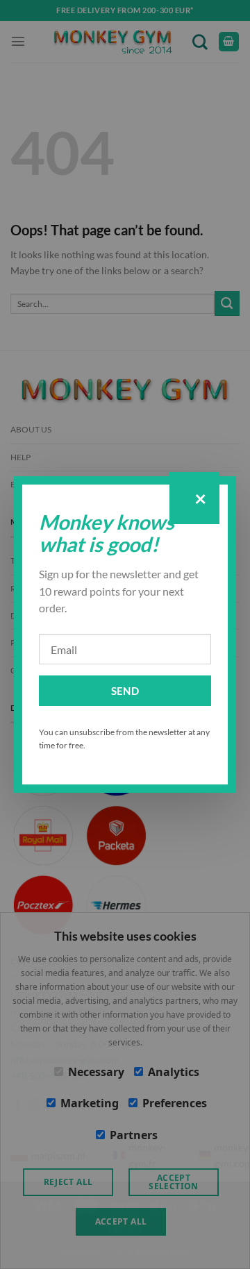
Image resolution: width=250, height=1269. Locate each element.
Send (125, 690)
